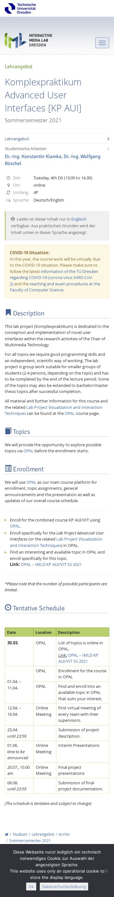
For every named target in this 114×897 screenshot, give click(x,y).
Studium (20, 834)
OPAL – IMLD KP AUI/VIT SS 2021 (51, 564)
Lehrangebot (17, 139)
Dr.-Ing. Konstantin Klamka (33, 156)
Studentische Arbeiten (26, 148)
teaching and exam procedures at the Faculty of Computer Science (55, 287)
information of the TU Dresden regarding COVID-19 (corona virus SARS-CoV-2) (54, 278)
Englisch (78, 219)
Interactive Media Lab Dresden (28, 42)
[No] (106, 870)
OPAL (70, 413)
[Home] (6, 834)
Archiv (64, 834)
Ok (31, 886)
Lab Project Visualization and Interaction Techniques (56, 542)
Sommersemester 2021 (30, 840)
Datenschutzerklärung (64, 886)
